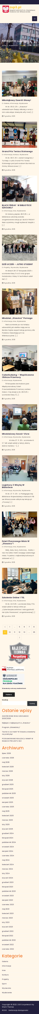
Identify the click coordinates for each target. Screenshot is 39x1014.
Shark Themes (8, 1007)
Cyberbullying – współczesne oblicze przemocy (18, 376)
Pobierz (9, 695)
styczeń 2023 (7, 927)
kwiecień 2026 (8, 767)
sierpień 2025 (7, 802)
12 (19, 632)
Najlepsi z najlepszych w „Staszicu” (16, 723)
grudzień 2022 (8, 931)
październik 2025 (9, 793)
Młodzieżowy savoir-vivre (15, 434)
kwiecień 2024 (8, 864)
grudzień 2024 (8, 833)
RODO (4, 1010)
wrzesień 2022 (8, 944)
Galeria (6, 103)
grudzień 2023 (8, 882)
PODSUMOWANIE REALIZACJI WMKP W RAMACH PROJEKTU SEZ (17, 739)
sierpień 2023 (7, 900)
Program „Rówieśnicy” (11, 727)
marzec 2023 (7, 918)
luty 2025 (6, 824)
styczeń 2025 (7, 829)
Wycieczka (15, 267)
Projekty (7, 267)
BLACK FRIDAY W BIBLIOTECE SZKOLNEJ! (17, 206)
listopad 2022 (7, 936)
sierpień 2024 (7, 851)
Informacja (14, 103)
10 (10, 632)
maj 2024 (6, 860)
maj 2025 (6, 811)
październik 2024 (9, 842)
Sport (4, 984)
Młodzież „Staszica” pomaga (17, 318)
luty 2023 (6, 922)
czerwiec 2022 (8, 949)
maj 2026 (6, 762)
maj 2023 (5, 909)
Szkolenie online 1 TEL (13, 597)
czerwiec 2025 (8, 807)
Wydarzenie (23, 103)
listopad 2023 (7, 887)
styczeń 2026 (7, 780)
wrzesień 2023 (8, 896)
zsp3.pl (15, 7)
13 (24, 632)
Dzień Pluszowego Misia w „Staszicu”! (16, 542)
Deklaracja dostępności (18, 1010)
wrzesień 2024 (8, 847)
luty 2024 (6, 873)
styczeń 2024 (7, 878)
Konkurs (16, 155)
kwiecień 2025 (8, 815)
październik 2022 (9, 940)
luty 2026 (6, 775)
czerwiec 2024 (8, 855)
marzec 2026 (7, 771)
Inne (14, 211)
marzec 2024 (7, 869)
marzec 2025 (7, 820)
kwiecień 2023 (8, 913)
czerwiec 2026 (8, 758)
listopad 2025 (7, 789)
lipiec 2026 (6, 753)
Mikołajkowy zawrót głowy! (16, 100)
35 (34, 632)
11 (14, 632)
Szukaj (5, 700)
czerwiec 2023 (8, 904)
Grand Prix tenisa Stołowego (17, 151)
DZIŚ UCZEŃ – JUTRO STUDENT (17, 264)
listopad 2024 (7, 838)
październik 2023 (9, 891)
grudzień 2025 (8, 784)
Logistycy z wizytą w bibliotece (13, 486)
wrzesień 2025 (8, 798)
